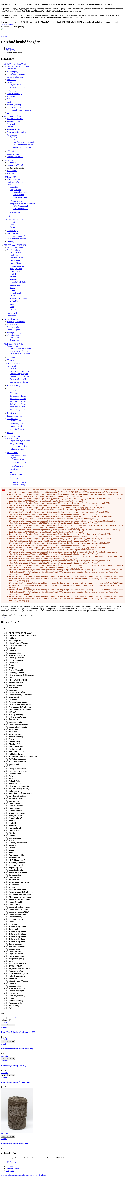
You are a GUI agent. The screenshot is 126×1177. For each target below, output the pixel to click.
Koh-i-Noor (11, 80)
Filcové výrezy (12, 71)
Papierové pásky (16, 423)
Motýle (12, 288)
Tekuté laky (14, 340)
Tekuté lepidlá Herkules (16, 322)
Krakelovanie (12, 316)
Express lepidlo (13, 327)
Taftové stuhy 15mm (18, 396)
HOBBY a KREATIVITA (14, 364)
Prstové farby (15, 212)
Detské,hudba (15, 260)
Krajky (9, 102)
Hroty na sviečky (16, 443)
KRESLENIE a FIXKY (13, 220)
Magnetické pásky (17, 429)
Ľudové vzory (15, 285)
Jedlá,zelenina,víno (17, 266)
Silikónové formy (13, 385)
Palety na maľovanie (15, 157)
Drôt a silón (11, 69)
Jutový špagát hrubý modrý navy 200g (17, 1049)
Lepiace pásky (12, 419)
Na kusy (13, 227)
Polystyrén (11, 96)
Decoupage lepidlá (14, 313)
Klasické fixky (12, 233)
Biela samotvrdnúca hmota (23, 147)
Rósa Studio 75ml (20, 197)
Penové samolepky (14, 94)
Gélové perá (11, 241)
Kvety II (13, 277)
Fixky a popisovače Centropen (19, 110)
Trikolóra (10, 173)
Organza (10, 82)
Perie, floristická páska (18, 446)
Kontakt (4, 36)
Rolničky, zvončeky (17, 449)
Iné (8, 113)
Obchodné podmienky (16, 1175)
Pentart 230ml (18, 195)
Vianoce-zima (12, 453)
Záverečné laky (13, 335)
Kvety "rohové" (16, 271)
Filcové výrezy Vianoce (16, 74)
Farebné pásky (15, 421)
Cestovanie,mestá (16, 258)
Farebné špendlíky (14, 104)
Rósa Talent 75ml (19, 192)
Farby (9, 185)
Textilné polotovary (14, 416)
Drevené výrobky (14, 366)
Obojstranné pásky (17, 426)
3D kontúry (11, 357)
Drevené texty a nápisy (19, 374)
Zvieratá (13, 309)
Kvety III (13, 279)
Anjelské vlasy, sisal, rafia (20, 441)
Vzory (12, 307)
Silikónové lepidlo (14, 324)
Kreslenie (10, 127)
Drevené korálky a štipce (19, 371)
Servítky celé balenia (15, 247)
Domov (9, 48)
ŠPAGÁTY (10, 50)
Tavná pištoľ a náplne (15, 332)
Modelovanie (12, 135)
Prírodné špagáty (13, 162)
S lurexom (14, 393)
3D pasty (10, 360)
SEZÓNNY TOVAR (12, 436)
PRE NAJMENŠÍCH (12, 116)
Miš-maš (10, 151)
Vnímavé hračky (13, 121)
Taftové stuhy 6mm (17, 407)
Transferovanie (12, 413)
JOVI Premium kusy (21, 209)
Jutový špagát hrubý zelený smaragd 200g (18, 1032)
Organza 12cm (15, 85)
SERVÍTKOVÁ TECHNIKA (16, 245)
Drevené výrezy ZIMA (19, 382)
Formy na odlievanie (15, 77)
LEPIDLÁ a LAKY (12, 319)
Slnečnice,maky (16, 293)
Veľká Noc (14, 301)
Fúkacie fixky (12, 231)
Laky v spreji (15, 337)
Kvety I (13, 274)
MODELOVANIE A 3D (13, 344)
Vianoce (13, 304)
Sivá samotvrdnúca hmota (23, 145)
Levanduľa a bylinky (18, 282)
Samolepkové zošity (15, 129)
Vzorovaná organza (17, 87)
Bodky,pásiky (15, 255)
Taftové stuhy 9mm (17, 409)
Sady (12, 224)
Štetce (9, 216)
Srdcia (12, 296)
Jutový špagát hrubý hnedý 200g (14, 1143)
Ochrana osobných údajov (36, 1175)
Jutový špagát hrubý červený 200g (15, 1082)
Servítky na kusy (13, 250)
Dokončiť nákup (7, 1162)
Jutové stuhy (12, 171)
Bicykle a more (16, 252)
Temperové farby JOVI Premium (22, 204)
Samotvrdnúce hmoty (18, 140)
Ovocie (13, 290)
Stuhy (9, 99)
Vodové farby (15, 187)
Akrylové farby (16, 190)
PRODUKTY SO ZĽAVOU (15, 64)
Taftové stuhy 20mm (18, 399)
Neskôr (17, 1162)
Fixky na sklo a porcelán (16, 236)
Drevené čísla (15, 368)
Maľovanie (11, 124)
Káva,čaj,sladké (16, 269)
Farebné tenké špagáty (15, 165)
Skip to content (7, 24)
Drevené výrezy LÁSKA (20, 376)
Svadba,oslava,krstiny (18, 298)
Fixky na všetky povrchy (16, 239)
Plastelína (13, 137)
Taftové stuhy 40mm (18, 404)
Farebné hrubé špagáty (15, 168)
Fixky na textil (12, 222)
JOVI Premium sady (21, 206)
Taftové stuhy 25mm (18, 401)
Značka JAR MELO (15, 119)
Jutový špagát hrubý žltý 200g (13, 1066)
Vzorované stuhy (19, 482)
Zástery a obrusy (13, 154)
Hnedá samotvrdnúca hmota (24, 142)
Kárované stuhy (19, 485)
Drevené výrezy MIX (18, 379)
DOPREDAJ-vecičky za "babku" (17, 66)
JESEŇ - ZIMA (13, 439)
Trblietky (10, 433)
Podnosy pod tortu (14, 107)
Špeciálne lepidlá (13, 330)
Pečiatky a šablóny (14, 91)
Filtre (3, 617)
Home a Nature (16, 263)
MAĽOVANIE (10, 177)
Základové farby (16, 201)
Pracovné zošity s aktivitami (18, 132)
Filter (17, 1018)
